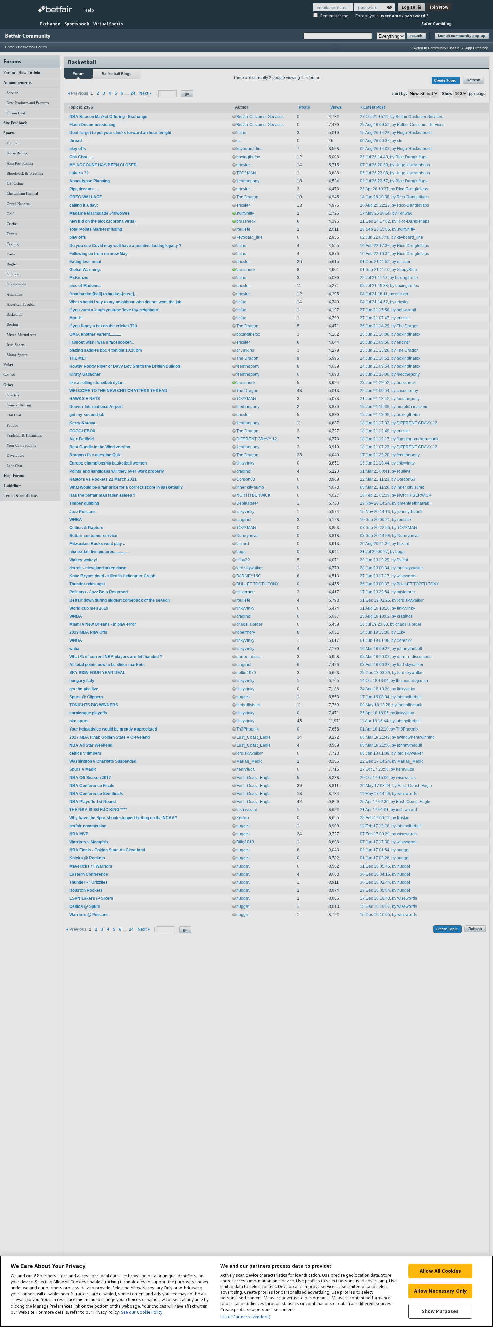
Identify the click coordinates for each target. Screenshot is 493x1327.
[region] (246, 1291)
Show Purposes (440, 1311)
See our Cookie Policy (141, 1312)
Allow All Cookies (440, 1271)
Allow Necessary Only (440, 1291)
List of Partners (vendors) (245, 1317)
